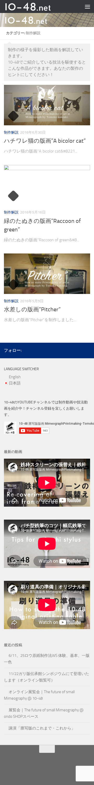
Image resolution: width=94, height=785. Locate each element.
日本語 (15, 383)
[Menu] (87, 6)
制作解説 (11, 132)
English (15, 377)
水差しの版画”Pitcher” (32, 309)
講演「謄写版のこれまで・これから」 (42, 728)
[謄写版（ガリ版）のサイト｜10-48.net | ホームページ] (35, 6)
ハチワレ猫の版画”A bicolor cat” (45, 140)
